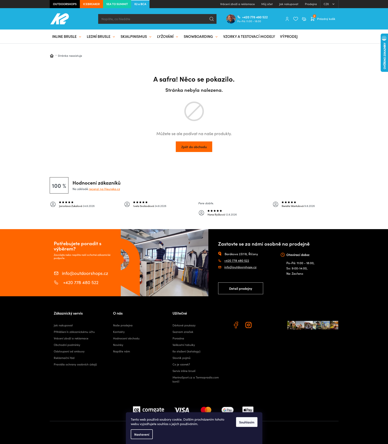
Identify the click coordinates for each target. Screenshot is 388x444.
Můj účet (267, 4)
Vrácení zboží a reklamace (237, 4)
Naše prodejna (123, 325)
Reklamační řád (64, 358)
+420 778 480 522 (243, 17)
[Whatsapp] (261, 325)
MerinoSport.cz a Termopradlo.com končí (196, 379)
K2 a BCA (140, 4)
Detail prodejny (240, 288)
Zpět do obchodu (194, 146)
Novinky (118, 345)
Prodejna (311, 4)
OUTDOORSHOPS (65, 4)
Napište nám (121, 351)
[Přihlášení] (287, 18)
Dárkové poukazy (184, 325)
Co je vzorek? (181, 364)
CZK (327, 4)
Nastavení (141, 434)
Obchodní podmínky (67, 345)
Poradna (178, 338)
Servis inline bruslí (184, 371)
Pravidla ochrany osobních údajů (75, 364)
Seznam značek (183, 332)
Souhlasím (246, 422)
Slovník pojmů (181, 358)
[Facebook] (236, 325)
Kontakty (119, 332)
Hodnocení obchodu (126, 338)
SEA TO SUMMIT (117, 4)
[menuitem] (67, 36)
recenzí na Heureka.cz (104, 189)
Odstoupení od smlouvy (69, 351)
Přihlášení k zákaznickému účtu (74, 332)
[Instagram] (249, 325)
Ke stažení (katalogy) (186, 351)
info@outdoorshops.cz (85, 273)
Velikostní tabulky (184, 345)
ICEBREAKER (91, 4)
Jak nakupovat (288, 4)
